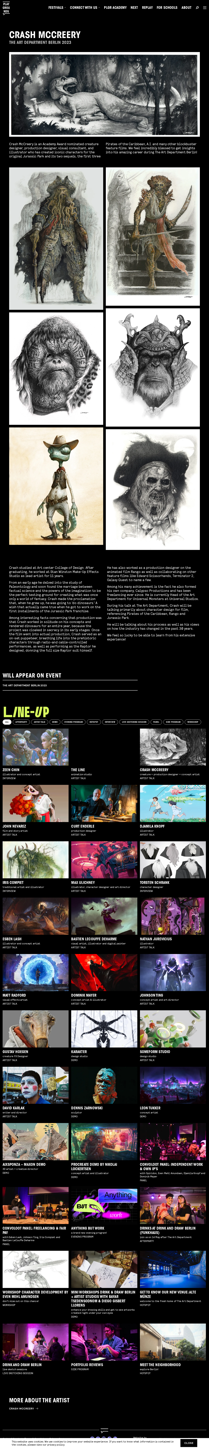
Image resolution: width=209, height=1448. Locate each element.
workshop (192, 722)
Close (188, 1442)
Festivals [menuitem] (56, 8)
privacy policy (55, 1444)
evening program (73, 722)
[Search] (197, 8)
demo (55, 722)
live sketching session (134, 722)
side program (173, 722)
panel (156, 722)
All (7, 722)
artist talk (39, 722)
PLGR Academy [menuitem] (115, 8)
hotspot (94, 722)
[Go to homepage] (104, 1431)
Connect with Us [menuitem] (83, 8)
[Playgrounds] (8, 8)
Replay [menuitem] (147, 8)
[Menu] (203, 8)
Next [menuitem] (134, 8)
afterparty (21, 722)
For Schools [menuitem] (167, 8)
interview (110, 722)
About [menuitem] (186, 8)
